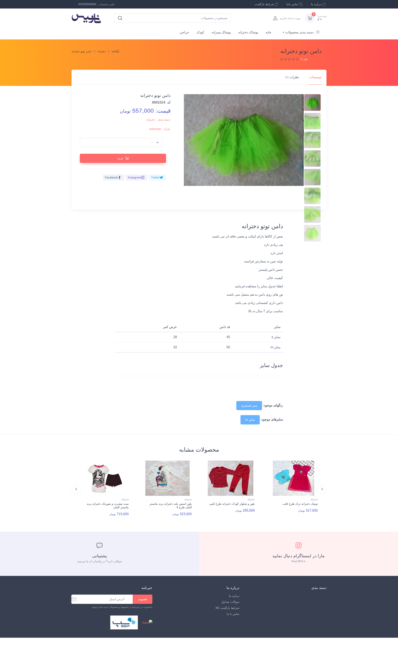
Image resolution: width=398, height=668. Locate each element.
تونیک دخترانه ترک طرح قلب (300, 503)
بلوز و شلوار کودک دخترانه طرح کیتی (232, 503)
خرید (120, 158)
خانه (268, 32)
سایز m (250, 419)
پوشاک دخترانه (248, 32)
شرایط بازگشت (264, 4)
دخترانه (101, 51)
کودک (200, 32)
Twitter (155, 177)
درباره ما (316, 4)
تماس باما (292, 4)
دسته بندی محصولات (299, 32)
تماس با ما (233, 614)
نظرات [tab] (292, 77)
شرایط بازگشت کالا (227, 607)
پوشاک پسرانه (221, 32)
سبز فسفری (249, 405)
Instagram (134, 177)
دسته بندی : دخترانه (158, 119)
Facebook (111, 177)
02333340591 (87, 4)
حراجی (184, 32)
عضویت (142, 599)
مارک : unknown (159, 128)
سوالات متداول (230, 601)
